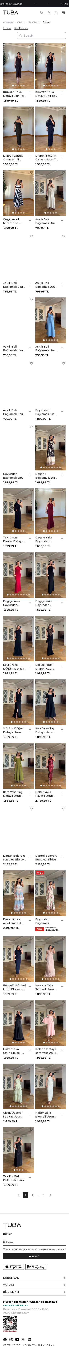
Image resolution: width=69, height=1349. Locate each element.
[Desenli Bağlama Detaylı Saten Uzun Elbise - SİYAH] (50, 447)
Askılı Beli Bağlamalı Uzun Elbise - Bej (46, 221)
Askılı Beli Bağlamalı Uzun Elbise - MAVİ (46, 348)
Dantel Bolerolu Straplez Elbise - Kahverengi (14, 857)
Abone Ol (34, 1256)
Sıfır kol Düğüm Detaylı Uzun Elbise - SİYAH (14, 730)
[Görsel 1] (13, 86)
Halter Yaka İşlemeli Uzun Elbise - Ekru (44, 1114)
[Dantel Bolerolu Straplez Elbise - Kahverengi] (18, 829)
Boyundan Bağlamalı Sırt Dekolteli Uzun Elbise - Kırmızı (45, 412)
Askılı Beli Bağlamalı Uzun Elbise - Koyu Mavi (14, 348)
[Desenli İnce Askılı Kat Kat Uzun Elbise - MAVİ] (18, 893)
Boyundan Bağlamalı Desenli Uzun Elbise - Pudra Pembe (45, 921)
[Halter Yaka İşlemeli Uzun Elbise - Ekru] (50, 1086)
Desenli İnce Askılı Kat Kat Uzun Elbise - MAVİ (12, 921)
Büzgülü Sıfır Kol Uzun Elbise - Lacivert (14, 987)
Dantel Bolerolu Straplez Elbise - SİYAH (46, 857)
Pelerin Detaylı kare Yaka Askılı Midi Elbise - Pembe (46, 1051)
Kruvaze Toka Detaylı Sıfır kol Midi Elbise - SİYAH (45, 94)
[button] (34, 1277)
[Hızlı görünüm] (30, 93)
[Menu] (63, 12)
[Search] (41, 12)
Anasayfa (8, 22)
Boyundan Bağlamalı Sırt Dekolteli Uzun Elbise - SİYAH (13, 476)
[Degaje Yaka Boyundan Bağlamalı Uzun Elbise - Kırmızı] (18, 575)
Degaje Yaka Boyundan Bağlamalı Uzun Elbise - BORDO (46, 539)
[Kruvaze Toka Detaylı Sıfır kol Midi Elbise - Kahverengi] (18, 66)
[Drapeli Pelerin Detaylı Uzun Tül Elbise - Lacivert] (50, 129)
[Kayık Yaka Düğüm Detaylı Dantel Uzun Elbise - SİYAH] (18, 638)
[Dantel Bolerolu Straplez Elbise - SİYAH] (50, 829)
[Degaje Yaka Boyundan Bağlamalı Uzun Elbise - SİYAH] (50, 575)
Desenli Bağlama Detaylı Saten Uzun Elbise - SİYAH (46, 476)
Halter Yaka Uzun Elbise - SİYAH (12, 1051)
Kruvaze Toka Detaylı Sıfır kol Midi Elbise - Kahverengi (13, 94)
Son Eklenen (21, 28)
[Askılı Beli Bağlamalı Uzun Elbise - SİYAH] (18, 384)
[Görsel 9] (29, 594)
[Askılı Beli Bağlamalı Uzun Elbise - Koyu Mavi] (18, 320)
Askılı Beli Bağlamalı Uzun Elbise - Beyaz (14, 285)
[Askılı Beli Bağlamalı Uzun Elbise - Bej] (50, 193)
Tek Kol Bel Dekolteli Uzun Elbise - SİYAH (13, 1178)
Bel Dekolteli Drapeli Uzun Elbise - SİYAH (45, 666)
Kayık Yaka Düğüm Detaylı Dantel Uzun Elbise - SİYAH (13, 666)
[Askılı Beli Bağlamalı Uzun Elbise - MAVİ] (50, 320)
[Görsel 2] (15, 85)
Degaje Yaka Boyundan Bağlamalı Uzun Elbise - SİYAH (46, 603)
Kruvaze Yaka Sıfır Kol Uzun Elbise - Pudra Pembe (45, 987)
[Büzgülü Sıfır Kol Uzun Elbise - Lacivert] (18, 959)
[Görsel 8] (60, 404)
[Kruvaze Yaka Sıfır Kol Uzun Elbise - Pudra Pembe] (50, 959)
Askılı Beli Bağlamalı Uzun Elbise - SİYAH (14, 412)
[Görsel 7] (57, 404)
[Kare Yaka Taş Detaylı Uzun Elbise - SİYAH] (50, 702)
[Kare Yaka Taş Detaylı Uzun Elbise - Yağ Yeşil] (18, 766)
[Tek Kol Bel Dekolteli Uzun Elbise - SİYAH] (18, 1150)
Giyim (20, 22)
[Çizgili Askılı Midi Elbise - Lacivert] (18, 193)
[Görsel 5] (24, 85)
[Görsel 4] (21, 85)
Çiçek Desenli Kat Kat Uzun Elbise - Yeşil (12, 1114)
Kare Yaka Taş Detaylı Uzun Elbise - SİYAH (45, 730)
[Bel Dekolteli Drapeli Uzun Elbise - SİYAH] (50, 638)
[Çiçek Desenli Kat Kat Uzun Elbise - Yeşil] (18, 1086)
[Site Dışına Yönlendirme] (5, 1339)
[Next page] (50, 1195)
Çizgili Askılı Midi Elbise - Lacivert (11, 221)
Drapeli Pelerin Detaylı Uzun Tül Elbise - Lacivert (46, 157)
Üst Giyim (33, 22)
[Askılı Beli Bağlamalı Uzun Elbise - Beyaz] (18, 257)
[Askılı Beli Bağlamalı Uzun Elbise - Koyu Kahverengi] (50, 257)
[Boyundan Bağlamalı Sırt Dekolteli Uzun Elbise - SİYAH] (18, 447)
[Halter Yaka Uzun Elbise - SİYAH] (18, 1023)
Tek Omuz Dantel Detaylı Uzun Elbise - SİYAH (13, 539)
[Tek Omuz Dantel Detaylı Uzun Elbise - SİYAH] (18, 511)
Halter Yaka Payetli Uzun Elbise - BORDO (46, 794)
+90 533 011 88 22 (15, 1305)
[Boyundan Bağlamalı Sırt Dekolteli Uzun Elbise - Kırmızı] (50, 384)
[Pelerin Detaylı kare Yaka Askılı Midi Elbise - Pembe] (50, 1023)
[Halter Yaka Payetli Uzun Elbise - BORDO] (50, 766)
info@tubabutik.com (16, 1312)
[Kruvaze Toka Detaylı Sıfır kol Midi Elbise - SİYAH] (50, 66)
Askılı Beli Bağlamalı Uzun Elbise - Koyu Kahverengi (46, 285)
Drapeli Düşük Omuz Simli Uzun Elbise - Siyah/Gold (13, 157)
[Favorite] (31, 45)
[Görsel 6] (57, 85)
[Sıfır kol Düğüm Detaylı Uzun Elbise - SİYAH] (18, 702)
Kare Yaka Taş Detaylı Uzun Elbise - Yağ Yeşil (12, 794)
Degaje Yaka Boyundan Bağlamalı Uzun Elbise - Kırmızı (14, 603)
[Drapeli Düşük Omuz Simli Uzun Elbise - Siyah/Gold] (18, 129)
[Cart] (56, 12)
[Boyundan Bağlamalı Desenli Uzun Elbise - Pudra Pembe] (50, 893)
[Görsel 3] (18, 85)
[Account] (49, 12)
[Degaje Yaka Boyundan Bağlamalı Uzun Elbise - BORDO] (50, 511)
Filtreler (7, 28)
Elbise (46, 22)
